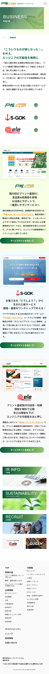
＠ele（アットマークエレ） (30, 422)
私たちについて (10, 593)
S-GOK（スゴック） (12, 317)
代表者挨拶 (9, 604)
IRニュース (31, 571)
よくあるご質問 (32, 599)
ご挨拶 (29, 578)
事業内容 (9, 572)
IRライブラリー (32, 585)
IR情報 (30, 568)
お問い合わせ (11, 643)
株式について (32, 588)
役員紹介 (8, 607)
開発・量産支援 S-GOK (13, 580)
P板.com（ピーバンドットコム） (18, 214)
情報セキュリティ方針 (13, 614)
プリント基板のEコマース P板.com (14, 576)
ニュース (9, 634)
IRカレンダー (32, 592)
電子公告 (30, 606)
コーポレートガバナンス (36, 574)
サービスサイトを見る (21, 240)
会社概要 (8, 597)
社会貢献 (8, 621)
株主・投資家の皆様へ (35, 595)
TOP (4, 37)
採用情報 (9, 638)
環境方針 (8, 618)
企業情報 (9, 590)
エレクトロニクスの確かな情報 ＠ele (14, 585)
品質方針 (8, 611)
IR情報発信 (31, 602)
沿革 (6, 600)
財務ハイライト (32, 581)
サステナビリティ (13, 629)
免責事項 (30, 610)
